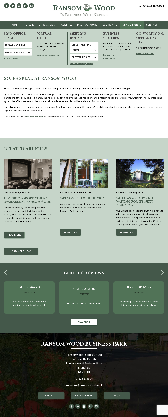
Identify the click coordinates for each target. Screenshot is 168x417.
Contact (152, 24)
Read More (14, 234)
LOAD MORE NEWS (21, 251)
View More (84, 321)
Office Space (47, 24)
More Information (145, 53)
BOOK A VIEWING (84, 395)
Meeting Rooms (87, 24)
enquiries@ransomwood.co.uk (84, 385)
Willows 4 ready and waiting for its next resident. (134, 201)
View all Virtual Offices (48, 55)
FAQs (117, 395)
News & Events (131, 24)
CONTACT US (51, 395)
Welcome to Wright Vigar (83, 198)
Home (14, 24)
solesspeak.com (35, 116)
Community (109, 24)
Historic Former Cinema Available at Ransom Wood (28, 200)
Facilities (66, 24)
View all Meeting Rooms (81, 63)
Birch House (109, 58)
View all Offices (11, 58)
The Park (28, 24)
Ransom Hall (109, 55)
